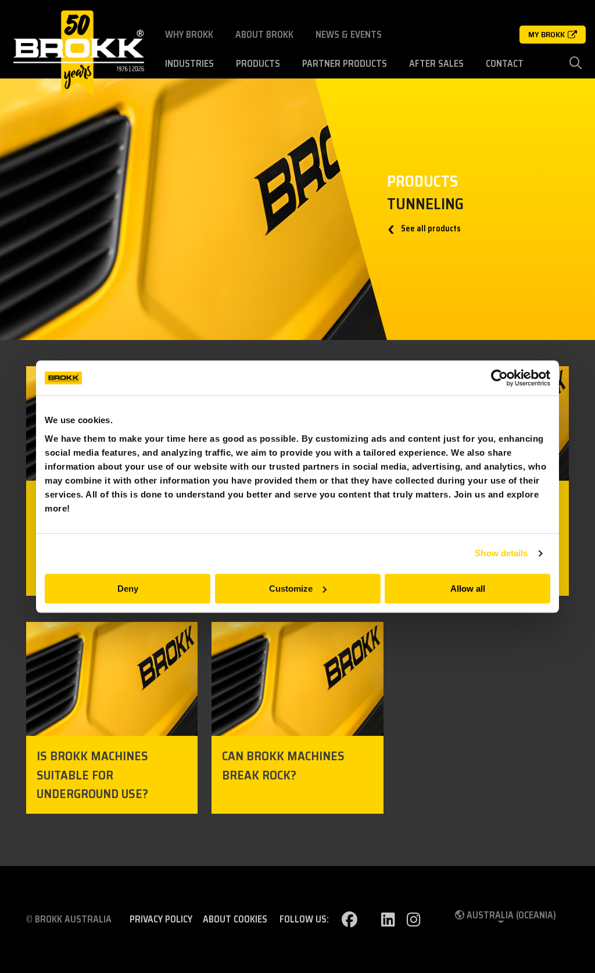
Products (258, 63)
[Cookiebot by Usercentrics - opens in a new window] (499, 378)
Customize (291, 588)
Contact (505, 63)
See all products (430, 229)
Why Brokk (189, 34)
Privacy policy (161, 920)
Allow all (467, 588)
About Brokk (264, 34)
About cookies (235, 920)
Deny (127, 588)
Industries (189, 63)
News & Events (349, 34)
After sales (436, 63)
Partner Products (344, 63)
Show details (501, 553)
